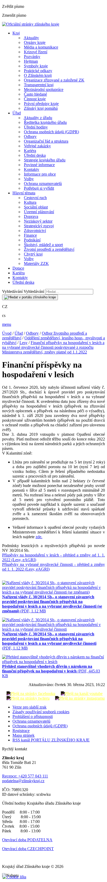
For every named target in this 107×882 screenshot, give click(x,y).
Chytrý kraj (33, 254)
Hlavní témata (23, 193)
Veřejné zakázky (37, 146)
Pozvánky (32, 56)
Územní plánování (39, 212)
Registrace (21, 730)
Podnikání (32, 240)
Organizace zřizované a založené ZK (54, 80)
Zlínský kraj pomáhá (41, 108)
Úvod (6, 333)
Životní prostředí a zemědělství (49, 249)
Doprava (31, 216)
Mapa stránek (23, 735)
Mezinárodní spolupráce (43, 89)
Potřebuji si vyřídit (39, 188)
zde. (39, 537)
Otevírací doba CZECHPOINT (28, 848)
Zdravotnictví (35, 230)
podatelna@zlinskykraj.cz (23, 781)
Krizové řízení (35, 52)
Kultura (30, 202)
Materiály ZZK (36, 263)
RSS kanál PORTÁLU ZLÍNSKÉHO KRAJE (51, 740)
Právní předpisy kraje (41, 103)
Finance (30, 235)
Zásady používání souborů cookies (40, 712)
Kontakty (31, 169)
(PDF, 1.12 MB (52, 604)
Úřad (16, 113)
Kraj (16, 33)
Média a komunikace (41, 47)
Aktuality (31, 38)
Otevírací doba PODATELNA (27, 840)
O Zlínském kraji (38, 75)
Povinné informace (39, 165)
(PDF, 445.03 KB (51, 671)
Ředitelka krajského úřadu (45, 122)
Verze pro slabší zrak (29, 707)
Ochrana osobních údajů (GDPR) (51, 132)
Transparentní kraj (39, 85)
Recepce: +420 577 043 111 (25, 776)
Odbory (30, 136)
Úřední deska (35, 155)
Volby (29, 179)
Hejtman (31, 61)
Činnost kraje (35, 99)
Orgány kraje (34, 42)
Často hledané (35, 94)
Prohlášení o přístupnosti (32, 716)
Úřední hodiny (36, 127)
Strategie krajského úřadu (44, 160)
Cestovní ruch (35, 197)
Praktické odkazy (38, 70)
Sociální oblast (36, 207)
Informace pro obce (40, 174)
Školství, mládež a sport (43, 244)
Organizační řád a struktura (46, 141)
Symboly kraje (36, 66)
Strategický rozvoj (39, 226)
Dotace (18, 268)
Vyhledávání (12, 291)
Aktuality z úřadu (38, 117)
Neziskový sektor (38, 221)
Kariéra (30, 150)
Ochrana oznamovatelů (43, 183)
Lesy (23, 342)
